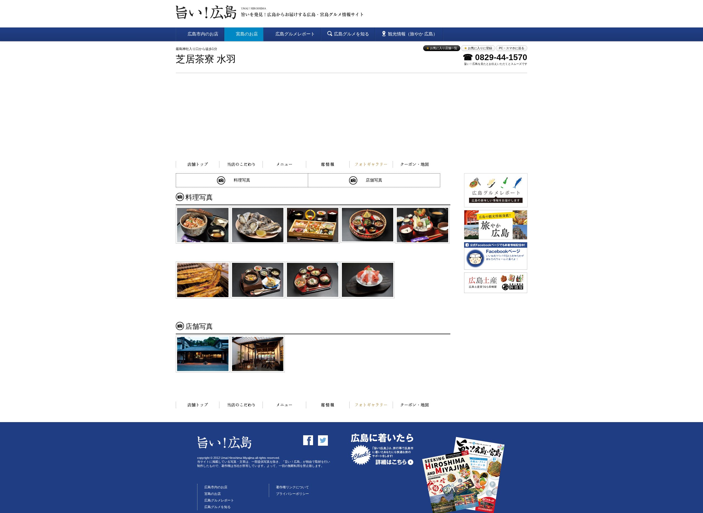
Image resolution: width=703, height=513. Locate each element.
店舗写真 (374, 180)
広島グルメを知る (217, 507)
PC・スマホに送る (511, 48)
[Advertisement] (351, 114)
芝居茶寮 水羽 (206, 59)
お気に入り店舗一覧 (441, 48)
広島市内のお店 (215, 487)
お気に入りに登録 (478, 48)
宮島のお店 (212, 494)
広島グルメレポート (219, 500)
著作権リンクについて (292, 487)
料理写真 (242, 180)
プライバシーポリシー (292, 494)
